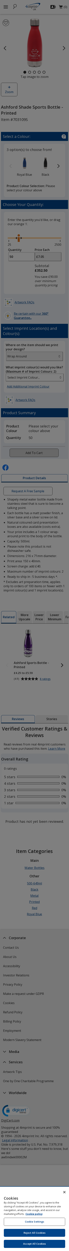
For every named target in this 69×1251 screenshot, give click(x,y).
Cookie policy (34, 1214)
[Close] (64, 1192)
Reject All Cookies (34, 1232)
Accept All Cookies (34, 1243)
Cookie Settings (34, 1221)
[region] (34, 1219)
